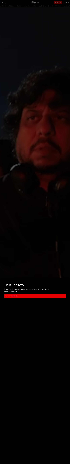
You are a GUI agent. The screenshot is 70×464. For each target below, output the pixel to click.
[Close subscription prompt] (68, 281)
